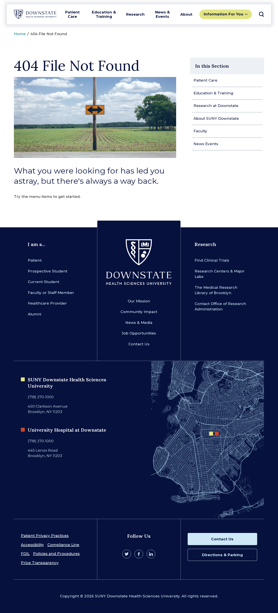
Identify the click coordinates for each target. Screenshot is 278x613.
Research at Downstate (216, 105)
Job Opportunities (139, 333)
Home (20, 34)
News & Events (162, 14)
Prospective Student (47, 271)
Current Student (43, 282)
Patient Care (72, 14)
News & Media (138, 322)
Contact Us (138, 344)
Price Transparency (40, 563)
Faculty (200, 131)
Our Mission (139, 301)
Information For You (223, 14)
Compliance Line (63, 545)
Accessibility (32, 545)
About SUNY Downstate (216, 118)
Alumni (34, 314)
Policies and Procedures (56, 553)
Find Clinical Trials (212, 260)
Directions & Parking (222, 555)
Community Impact (139, 312)
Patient (35, 260)
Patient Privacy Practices (45, 535)
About (186, 14)
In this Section (212, 66)
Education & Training (104, 14)
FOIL (25, 553)
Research (135, 14)
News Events (206, 144)
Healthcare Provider (47, 303)
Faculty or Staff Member (51, 292)
